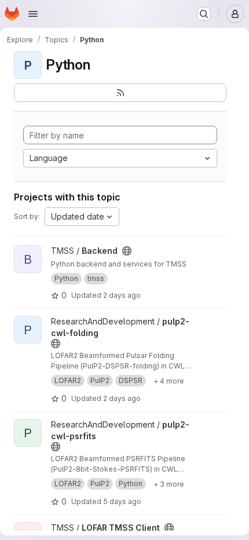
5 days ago (122, 501)
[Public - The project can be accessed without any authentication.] (126, 251)
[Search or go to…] (204, 14)
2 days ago (122, 295)
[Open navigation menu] (33, 14)
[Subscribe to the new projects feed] (120, 92)
